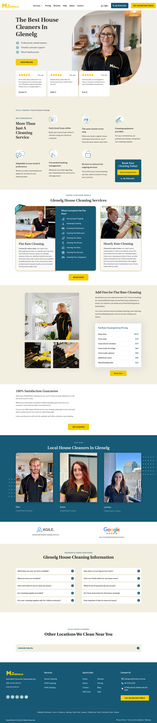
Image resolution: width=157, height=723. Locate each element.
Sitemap (148, 720)
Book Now (118, 373)
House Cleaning (50, 679)
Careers (80, 6)
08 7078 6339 (120, 5)
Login (106, 5)
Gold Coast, (77, 712)
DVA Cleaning (49, 687)
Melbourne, (92, 712)
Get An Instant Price (128, 172)
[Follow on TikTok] (17, 697)
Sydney (117, 712)
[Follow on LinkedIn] (22, 697)
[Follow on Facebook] (8, 697)
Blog (99, 687)
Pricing (48, 6)
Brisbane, (48, 712)
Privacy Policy (121, 720)
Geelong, (69, 712)
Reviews (56, 6)
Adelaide (25, 110)
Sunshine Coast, (108, 712)
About (71, 6)
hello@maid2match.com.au (134, 679)
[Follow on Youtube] (26, 697)
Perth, (99, 712)
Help (65, 6)
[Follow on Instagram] (12, 697)
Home (18, 110)
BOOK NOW (78, 277)
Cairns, (55, 712)
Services (36, 6)
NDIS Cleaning (50, 683)
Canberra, (62, 712)
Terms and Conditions (136, 720)
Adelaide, (41, 712)
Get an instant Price (143, 5)
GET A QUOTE (78, 427)
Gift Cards (87, 692)
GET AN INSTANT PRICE (135, 698)
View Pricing (26, 62)
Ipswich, (84, 712)
